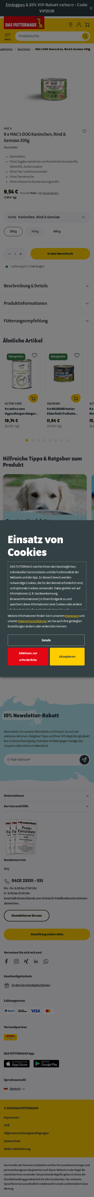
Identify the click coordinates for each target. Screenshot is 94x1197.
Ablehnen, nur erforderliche (28, 657)
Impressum (72, 616)
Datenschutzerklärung (32, 621)
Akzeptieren (67, 656)
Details (46, 640)
